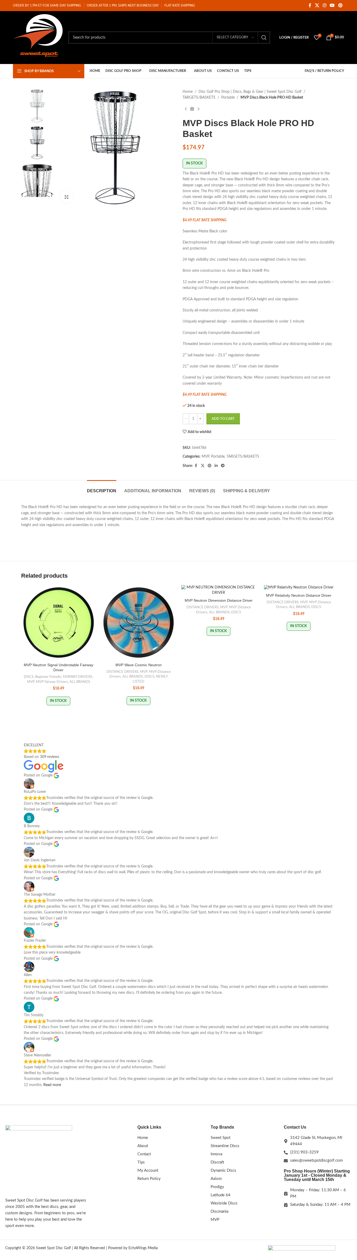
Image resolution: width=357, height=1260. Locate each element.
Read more (52, 1085)
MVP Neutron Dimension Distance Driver (219, 600)
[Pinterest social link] (340, 5)
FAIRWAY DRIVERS (77, 677)
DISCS (29, 677)
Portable (228, 97)
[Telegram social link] (222, 466)
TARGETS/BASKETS (199, 97)
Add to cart (223, 419)
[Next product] (198, 109)
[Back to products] (192, 109)
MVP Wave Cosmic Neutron (138, 665)
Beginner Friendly (48, 677)
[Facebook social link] (310, 5)
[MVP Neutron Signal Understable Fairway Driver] (58, 622)
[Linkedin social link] (216, 466)
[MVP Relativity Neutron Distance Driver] (298, 587)
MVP (205, 456)
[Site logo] (38, 37)
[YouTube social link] (332, 5)
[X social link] (317, 5)
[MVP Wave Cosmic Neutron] (138, 622)
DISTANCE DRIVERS (122, 672)
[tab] (101, 488)
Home (188, 92)
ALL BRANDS (79, 682)
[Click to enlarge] (66, 197)
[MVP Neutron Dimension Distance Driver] (218, 590)
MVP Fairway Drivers (52, 682)
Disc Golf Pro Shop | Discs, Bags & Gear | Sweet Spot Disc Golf (250, 92)
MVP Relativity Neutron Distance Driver (298, 595)
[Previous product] (186, 109)
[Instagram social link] (324, 5)
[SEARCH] (264, 37)
